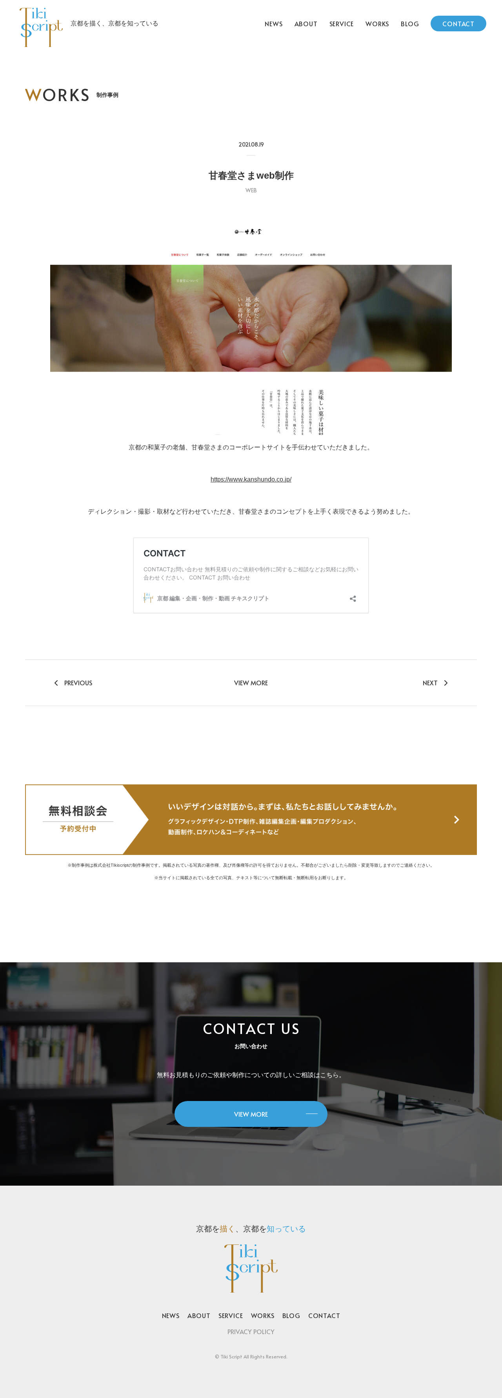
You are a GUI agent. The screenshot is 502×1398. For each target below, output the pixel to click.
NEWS (273, 23)
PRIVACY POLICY (251, 1331)
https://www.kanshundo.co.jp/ (251, 479)
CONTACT (458, 23)
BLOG (410, 23)
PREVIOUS (78, 682)
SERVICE (341, 23)
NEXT (430, 682)
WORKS (377, 23)
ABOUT (306, 23)
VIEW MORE (251, 682)
